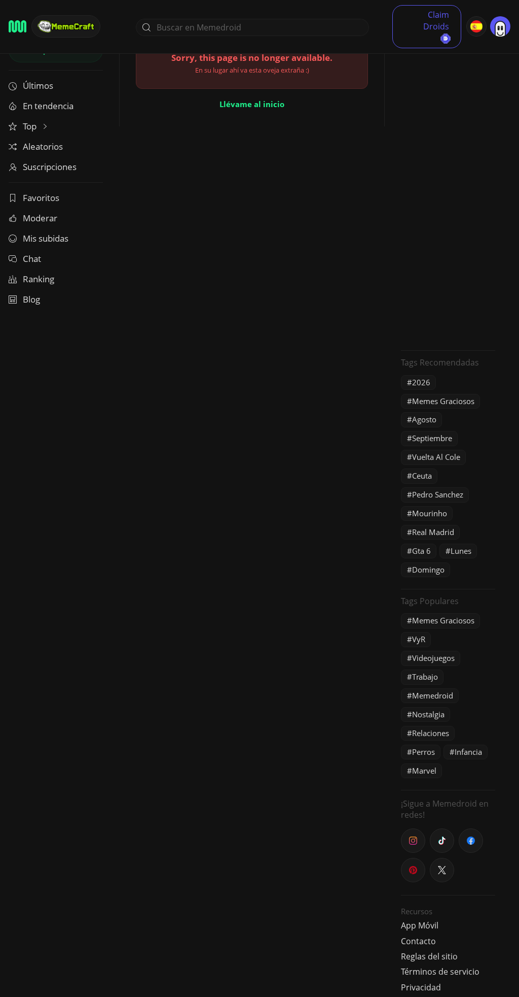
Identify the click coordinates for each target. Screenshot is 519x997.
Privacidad (421, 987)
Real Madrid (433, 532)
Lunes (461, 551)
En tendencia (48, 106)
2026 (421, 382)
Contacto (418, 941)
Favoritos (41, 198)
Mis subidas (45, 238)
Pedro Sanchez (437, 494)
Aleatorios (43, 146)
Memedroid (432, 695)
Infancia (468, 752)
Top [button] (31, 126)
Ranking (38, 279)
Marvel (424, 771)
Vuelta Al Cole (436, 457)
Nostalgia (428, 714)
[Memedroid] (17, 26)
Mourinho (429, 513)
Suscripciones (50, 167)
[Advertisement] (448, 190)
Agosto (424, 419)
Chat (32, 258)
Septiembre (432, 438)
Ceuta (422, 476)
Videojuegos (433, 658)
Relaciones (430, 733)
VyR (418, 639)
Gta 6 (421, 551)
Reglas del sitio (429, 956)
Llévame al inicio (251, 104)
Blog (31, 299)
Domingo (428, 569)
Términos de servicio (440, 971)
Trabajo (425, 677)
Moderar (40, 218)
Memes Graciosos (443, 401)
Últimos (38, 85)
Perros (423, 752)
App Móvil (419, 925)
